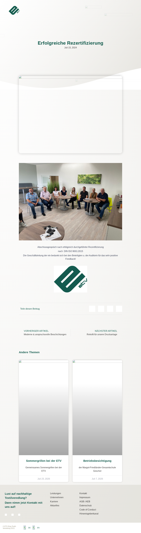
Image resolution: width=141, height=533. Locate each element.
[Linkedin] (6, 515)
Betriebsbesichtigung (97, 460)
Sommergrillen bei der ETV (43, 460)
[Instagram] (19, 515)
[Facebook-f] (12, 515)
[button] (136, 9)
